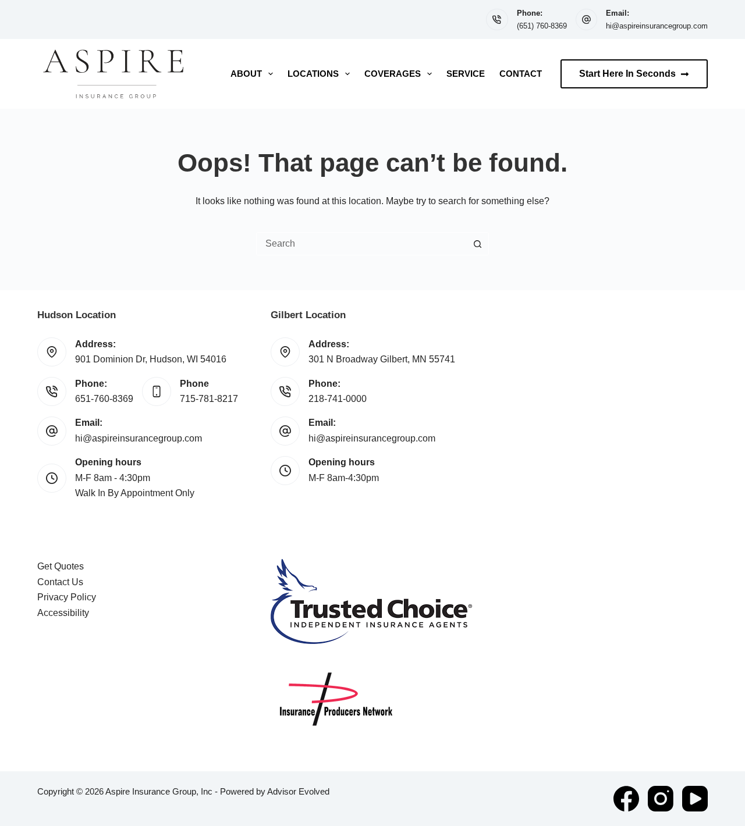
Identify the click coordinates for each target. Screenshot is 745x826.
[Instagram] (660, 798)
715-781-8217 (209, 399)
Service (465, 74)
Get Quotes (60, 566)
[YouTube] (695, 798)
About (246, 74)
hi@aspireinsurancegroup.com (657, 26)
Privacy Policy (66, 597)
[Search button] (477, 244)
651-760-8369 (104, 399)
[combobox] (361, 243)
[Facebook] (626, 798)
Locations (313, 74)
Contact (520, 74)
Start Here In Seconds (627, 74)
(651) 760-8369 (542, 26)
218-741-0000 (337, 399)
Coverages (392, 74)
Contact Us (60, 582)
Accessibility (63, 613)
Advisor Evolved (298, 791)
